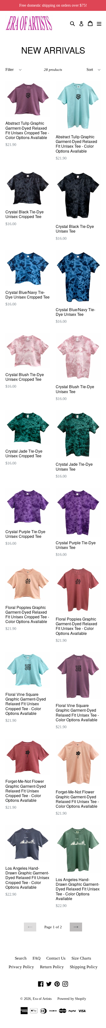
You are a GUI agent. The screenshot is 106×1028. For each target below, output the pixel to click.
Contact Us (56, 958)
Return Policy (52, 967)
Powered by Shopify (71, 999)
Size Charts (81, 958)
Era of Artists (42, 999)
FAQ (36, 958)
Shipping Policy (84, 967)
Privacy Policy (21, 967)
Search (21, 958)
